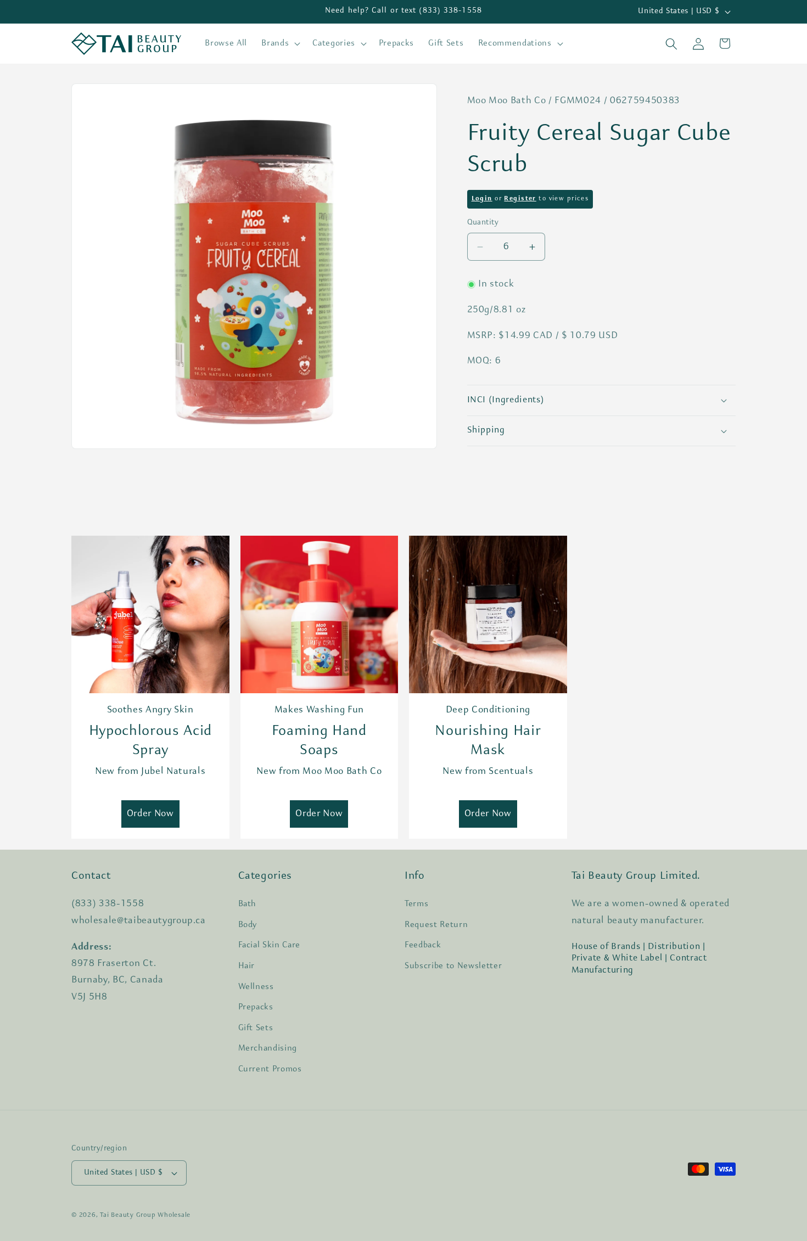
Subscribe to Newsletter (453, 966)
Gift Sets (255, 1028)
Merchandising (268, 1048)
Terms (416, 904)
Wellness (256, 986)
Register (520, 199)
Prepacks (255, 1007)
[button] (279, 44)
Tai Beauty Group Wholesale (145, 1215)
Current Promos (270, 1069)
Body (247, 924)
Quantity (483, 223)
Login (482, 199)
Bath (247, 904)
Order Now (150, 813)
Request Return (436, 924)
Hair (246, 966)
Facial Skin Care (269, 945)
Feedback (423, 945)
